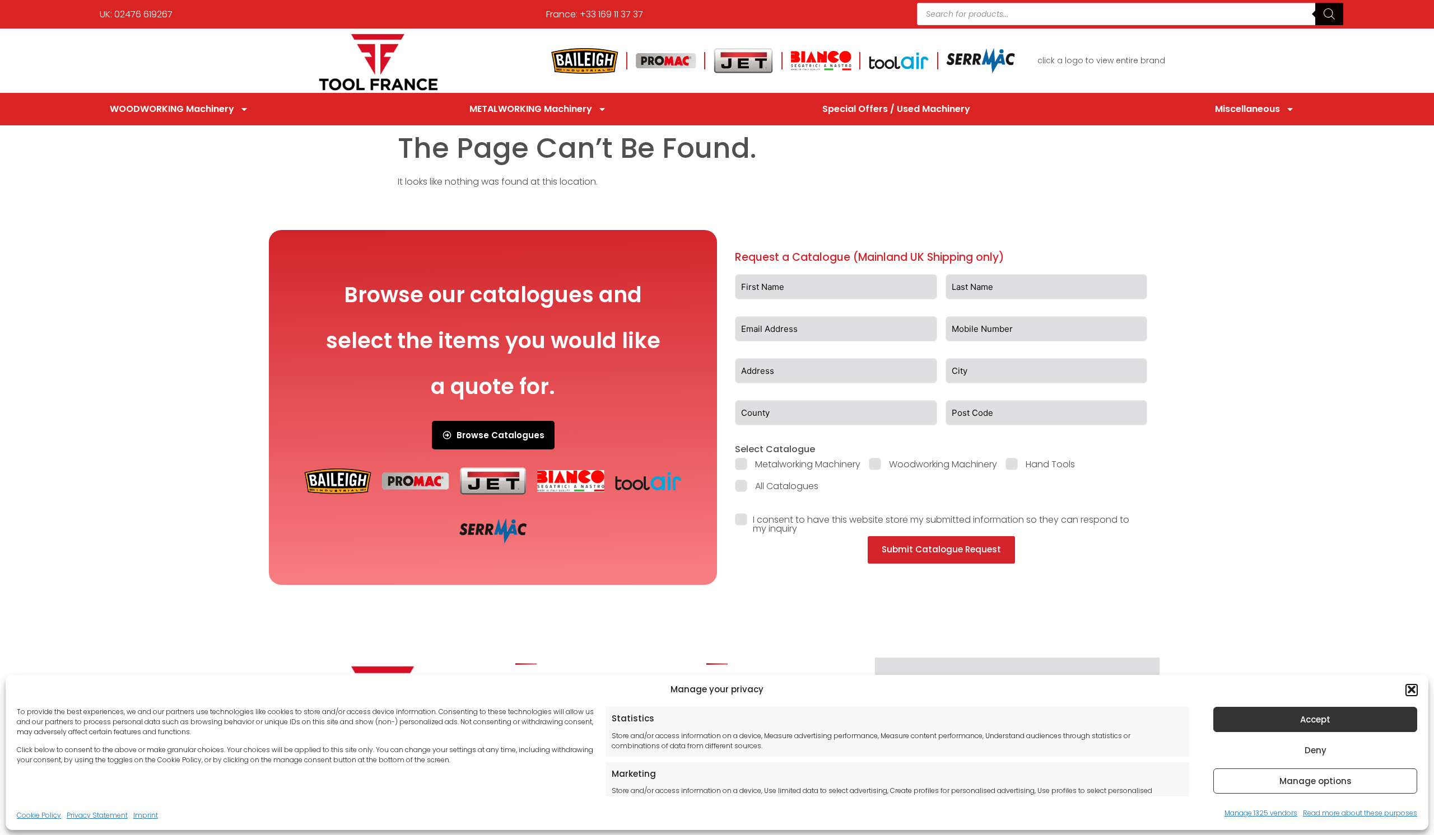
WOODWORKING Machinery (172, 108)
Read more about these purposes (1360, 812)
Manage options (1315, 781)
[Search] (1329, 14)
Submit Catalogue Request (941, 549)
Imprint (145, 814)
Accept (1315, 719)
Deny (1315, 750)
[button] (1411, 689)
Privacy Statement (97, 814)
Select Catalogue (775, 449)
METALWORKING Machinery (530, 108)
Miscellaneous (1247, 108)
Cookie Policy (39, 814)
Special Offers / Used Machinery (896, 108)
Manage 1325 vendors (1261, 812)
